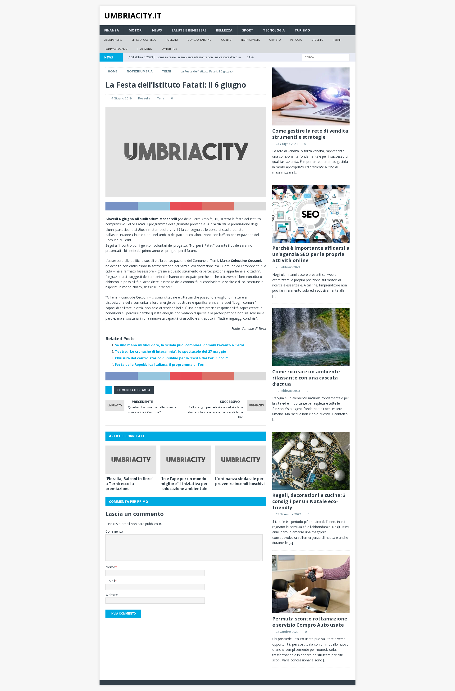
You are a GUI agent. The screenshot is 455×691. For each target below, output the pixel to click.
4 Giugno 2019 (121, 98)
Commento (114, 531)
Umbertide (169, 48)
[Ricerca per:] (326, 57)
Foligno (172, 39)
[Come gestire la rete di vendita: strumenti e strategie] (311, 96)
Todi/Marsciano (115, 48)
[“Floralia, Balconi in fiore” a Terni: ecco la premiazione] (130, 460)
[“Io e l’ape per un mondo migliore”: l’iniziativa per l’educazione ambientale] (185, 460)
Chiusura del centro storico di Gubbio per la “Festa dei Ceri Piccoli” (171, 358)
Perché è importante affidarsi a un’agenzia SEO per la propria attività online (311, 254)
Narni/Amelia (250, 39)
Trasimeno (144, 48)
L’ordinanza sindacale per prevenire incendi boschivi (240, 481)
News (157, 30)
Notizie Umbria (140, 71)
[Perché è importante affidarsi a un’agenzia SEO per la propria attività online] (311, 214)
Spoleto (317, 39)
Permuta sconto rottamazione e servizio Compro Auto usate (309, 621)
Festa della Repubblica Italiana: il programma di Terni (160, 364)
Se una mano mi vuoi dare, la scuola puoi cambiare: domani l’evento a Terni (179, 345)
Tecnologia (274, 30)
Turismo (302, 30)
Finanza (111, 30)
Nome (110, 567)
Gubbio (226, 39)
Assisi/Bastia (113, 39)
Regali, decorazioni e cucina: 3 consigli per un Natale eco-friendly (309, 501)
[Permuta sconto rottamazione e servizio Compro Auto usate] (311, 584)
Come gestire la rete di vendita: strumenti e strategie (311, 134)
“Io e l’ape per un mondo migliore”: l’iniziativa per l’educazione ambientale (184, 483)
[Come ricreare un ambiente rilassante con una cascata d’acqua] (311, 337)
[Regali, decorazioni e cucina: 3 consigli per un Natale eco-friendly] (311, 461)
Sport (247, 30)
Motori (135, 30)
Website (111, 595)
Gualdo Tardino (199, 39)
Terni (337, 39)
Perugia (296, 39)
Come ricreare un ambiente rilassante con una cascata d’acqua (306, 377)
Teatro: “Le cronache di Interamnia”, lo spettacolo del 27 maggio (170, 351)
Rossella (144, 98)
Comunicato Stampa (133, 390)
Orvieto (275, 39)
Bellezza (224, 30)
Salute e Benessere (189, 30)
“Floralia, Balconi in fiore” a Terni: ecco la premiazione (129, 483)
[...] (296, 172)
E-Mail (110, 581)
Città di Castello (144, 39)
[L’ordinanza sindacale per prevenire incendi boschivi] (240, 460)
